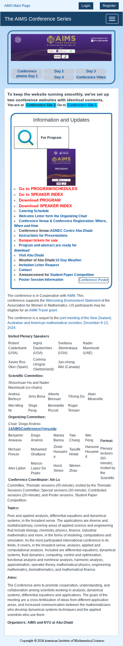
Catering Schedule (34, 211)
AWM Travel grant (43, 310)
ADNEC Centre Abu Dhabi (71, 231)
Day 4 (59, 77)
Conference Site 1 (82, 105)
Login (86, 6)
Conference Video (91, 77)
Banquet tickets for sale (38, 240)
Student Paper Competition (72, 275)
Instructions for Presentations (43, 236)
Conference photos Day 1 (27, 73)
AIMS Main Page (17, 6)
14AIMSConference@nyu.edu (32, 429)
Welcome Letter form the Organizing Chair (53, 216)
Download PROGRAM (40, 200)
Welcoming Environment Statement (73, 301)
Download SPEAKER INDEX (45, 206)
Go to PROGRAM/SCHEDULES (48, 188)
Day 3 (91, 71)
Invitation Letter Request (39, 265)
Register (109, 6)
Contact (25, 270)
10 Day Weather (68, 260)
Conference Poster (93, 280)
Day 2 (59, 71)
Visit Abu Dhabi (31, 255)
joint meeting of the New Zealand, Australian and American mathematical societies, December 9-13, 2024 (59, 323)
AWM (71, 296)
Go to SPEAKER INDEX (41, 194)
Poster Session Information (41, 280)
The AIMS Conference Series (38, 19)
